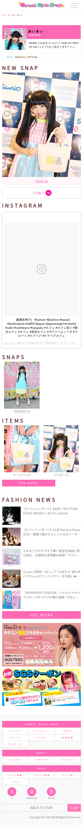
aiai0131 (34, 34)
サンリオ (49, 181)
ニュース (15, 730)
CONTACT (68, 759)
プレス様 (67, 775)
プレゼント (15, 744)
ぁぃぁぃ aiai (12, 342)
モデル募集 (15, 775)
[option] (41, 128)
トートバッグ (34, 181)
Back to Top (41, 807)
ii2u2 (10, 57)
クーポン (41, 737)
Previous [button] (7, 129)
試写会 (67, 730)
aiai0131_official (26, 57)
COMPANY (41, 759)
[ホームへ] (41, 4)
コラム (15, 781)
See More (41, 614)
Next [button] (75, 129)
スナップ (15, 737)
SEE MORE (29, 483)
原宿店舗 (67, 737)
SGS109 (15, 759)
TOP (74, 807)
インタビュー (41, 730)
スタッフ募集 (41, 775)
